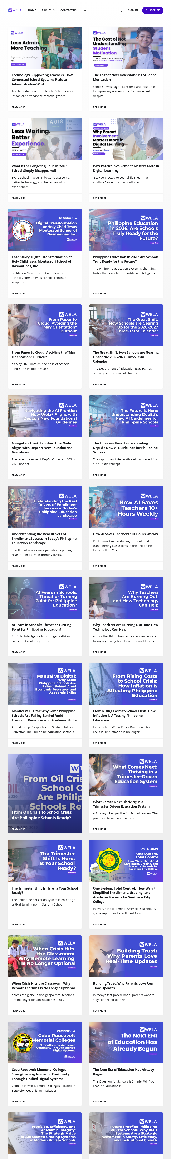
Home (32, 10)
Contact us (68, 10)
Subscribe (153, 10)
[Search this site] (120, 10)
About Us (48, 10)
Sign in (133, 10)
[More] (84, 10)
